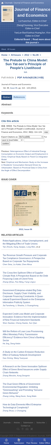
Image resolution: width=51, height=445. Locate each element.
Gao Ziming (8, 358)
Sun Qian (33, 323)
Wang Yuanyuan (21, 358)
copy (46, 132)
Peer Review (31, 443)
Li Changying (20, 411)
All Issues (11, 49)
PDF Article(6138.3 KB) (30, 77)
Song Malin (31, 396)
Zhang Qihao (8, 282)
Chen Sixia (7, 264)
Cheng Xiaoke (22, 323)
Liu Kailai (17, 264)
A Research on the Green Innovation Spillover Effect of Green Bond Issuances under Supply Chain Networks (25, 369)
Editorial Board (22, 39)
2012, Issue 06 (25, 229)
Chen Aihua (27, 264)
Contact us (25, 426)
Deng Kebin (15, 343)
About (3, 49)
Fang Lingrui (30, 282)
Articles (17, 422)
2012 (26, 55)
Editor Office (44, 443)
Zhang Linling (8, 396)
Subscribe (40, 422)
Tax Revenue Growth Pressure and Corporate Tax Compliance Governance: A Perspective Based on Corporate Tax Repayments (25, 258)
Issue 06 (13, 88)
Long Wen (30, 247)
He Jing (6, 343)
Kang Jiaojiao (19, 247)
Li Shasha (20, 305)
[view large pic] (25, 205)
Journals (8, 3)
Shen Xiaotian (9, 323)
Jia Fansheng (8, 305)
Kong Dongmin (23, 375)
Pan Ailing (19, 282)
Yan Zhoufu (8, 247)
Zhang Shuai (8, 411)
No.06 (36, 55)
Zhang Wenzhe (9, 375)
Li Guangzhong (31, 305)
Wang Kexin (21, 396)
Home (4, 55)
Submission (28, 422)
